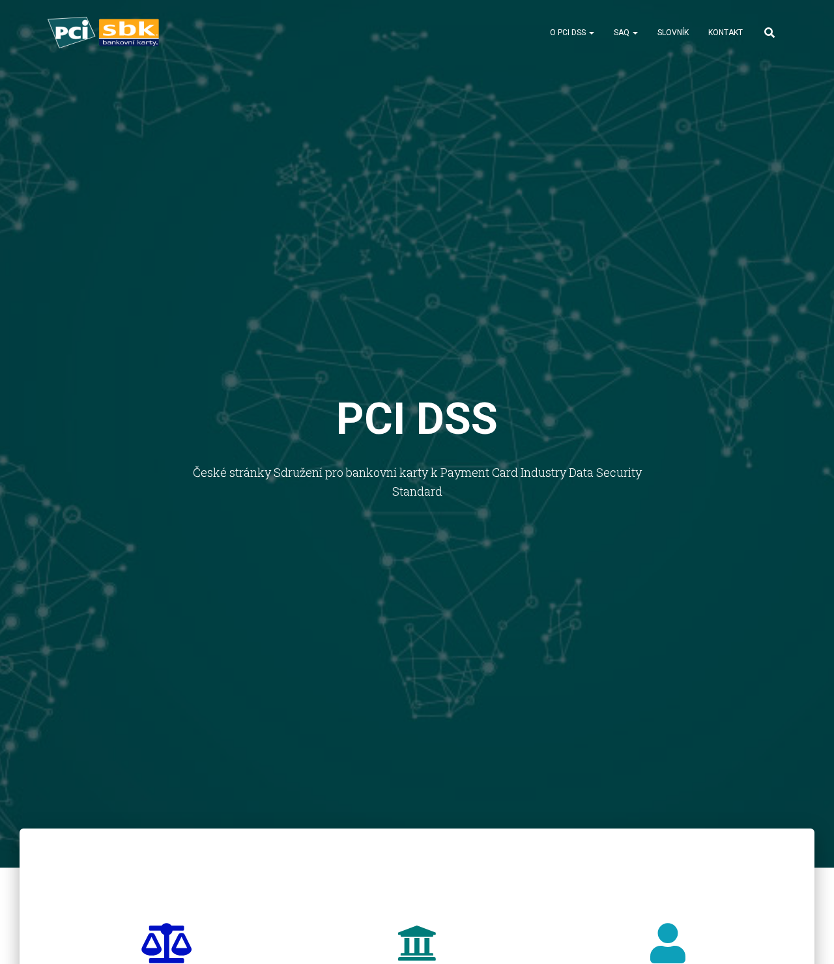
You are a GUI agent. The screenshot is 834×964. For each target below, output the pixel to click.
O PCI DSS (569, 32)
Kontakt (725, 32)
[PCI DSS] (104, 32)
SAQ (622, 32)
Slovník (673, 32)
